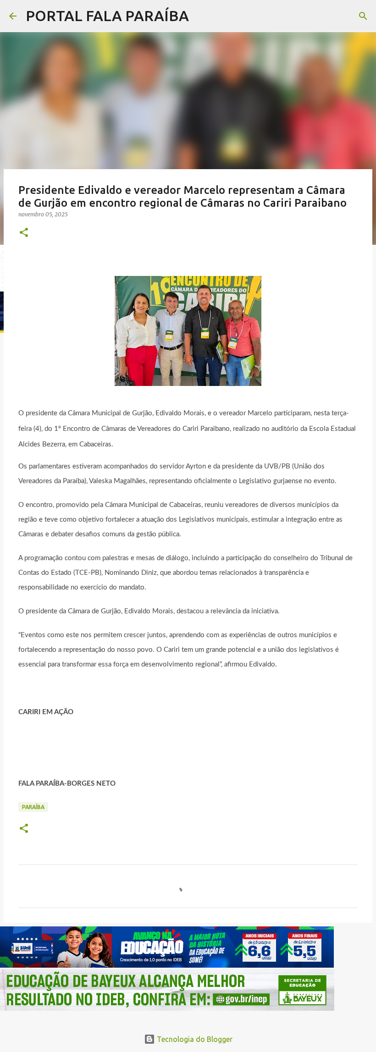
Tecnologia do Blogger (193, 1039)
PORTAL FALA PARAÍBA (107, 15)
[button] (23, 233)
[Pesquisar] (201, 16)
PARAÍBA (33, 807)
